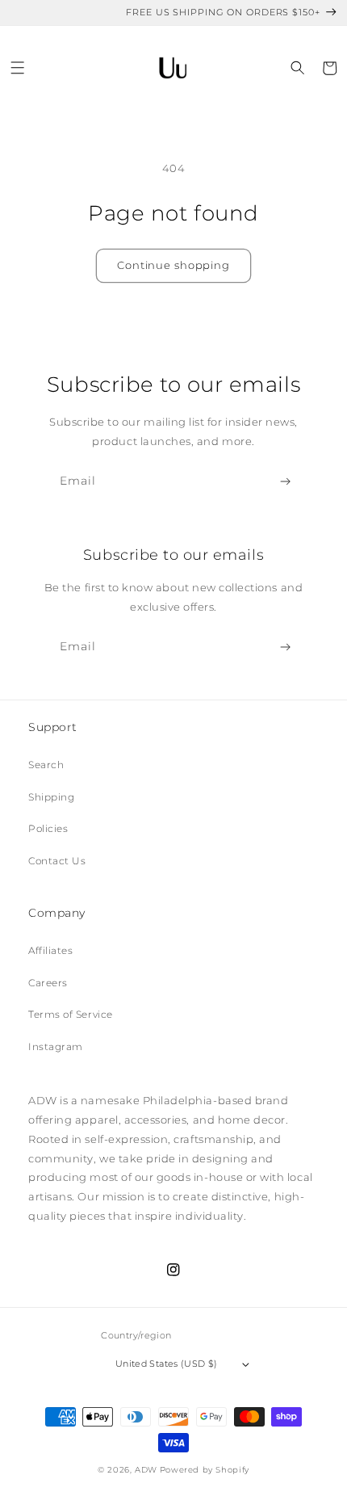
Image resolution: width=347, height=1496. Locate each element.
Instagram (55, 1046)
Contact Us (57, 861)
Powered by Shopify (204, 1469)
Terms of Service (70, 1014)
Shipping (51, 797)
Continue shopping (173, 264)
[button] (18, 68)
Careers (48, 983)
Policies (48, 828)
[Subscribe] (286, 481)
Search (46, 765)
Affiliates (50, 950)
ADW (146, 1469)
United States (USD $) (166, 1363)
